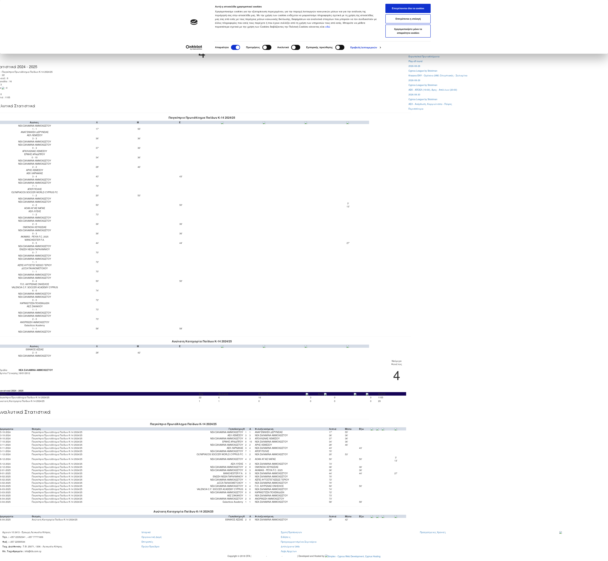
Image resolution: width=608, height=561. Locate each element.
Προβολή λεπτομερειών (363, 47)
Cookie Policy (290, 556)
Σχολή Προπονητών (291, 532)
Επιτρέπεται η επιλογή (408, 18)
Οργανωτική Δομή (152, 537)
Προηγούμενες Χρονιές (433, 532)
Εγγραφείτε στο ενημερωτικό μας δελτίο (578, 537)
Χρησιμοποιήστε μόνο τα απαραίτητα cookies (408, 31)
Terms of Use (275, 556)
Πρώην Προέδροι (151, 546)
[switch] (266, 47)
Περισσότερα (415, 108)
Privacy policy (259, 556)
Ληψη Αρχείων (289, 551)
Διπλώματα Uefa (290, 546)
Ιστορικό (146, 532)
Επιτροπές (147, 541)
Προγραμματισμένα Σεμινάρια (299, 541)
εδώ (328, 26)
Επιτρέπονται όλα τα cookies (408, 8)
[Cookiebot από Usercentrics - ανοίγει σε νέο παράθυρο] (194, 47)
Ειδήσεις (286, 537)
